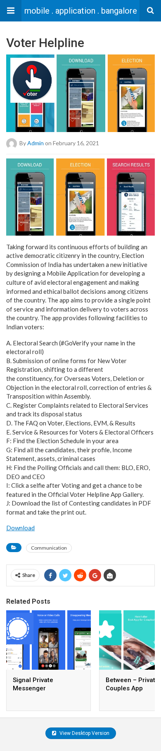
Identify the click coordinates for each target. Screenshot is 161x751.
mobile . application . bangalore (80, 11)
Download (20, 527)
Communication (49, 548)
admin (35, 142)
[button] (10, 10)
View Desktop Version (83, 733)
